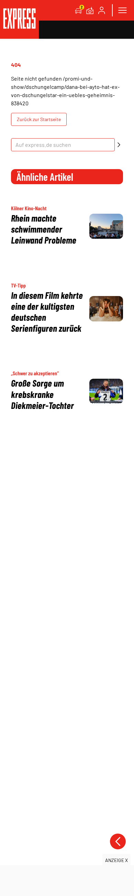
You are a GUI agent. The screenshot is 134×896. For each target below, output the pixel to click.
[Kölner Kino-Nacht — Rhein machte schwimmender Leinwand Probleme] (106, 226)
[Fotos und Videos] (90, 10)
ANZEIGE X (116, 860)
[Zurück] (118, 841)
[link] (19, 19)
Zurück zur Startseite (39, 119)
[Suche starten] (119, 145)
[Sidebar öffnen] (122, 10)
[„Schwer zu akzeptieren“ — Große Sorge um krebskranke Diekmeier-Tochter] (106, 391)
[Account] (102, 10)
